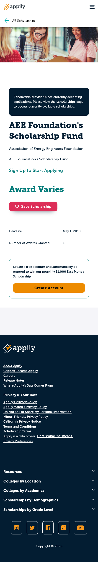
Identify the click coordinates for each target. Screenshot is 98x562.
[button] (18, 206)
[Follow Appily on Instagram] (16, 527)
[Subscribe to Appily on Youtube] (80, 527)
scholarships (66, 101)
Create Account (49, 288)
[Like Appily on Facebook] (48, 527)
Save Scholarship (36, 206)
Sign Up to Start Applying (36, 170)
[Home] (14, 7)
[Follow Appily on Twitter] (32, 527)
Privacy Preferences (18, 441)
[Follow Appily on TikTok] (63, 527)
